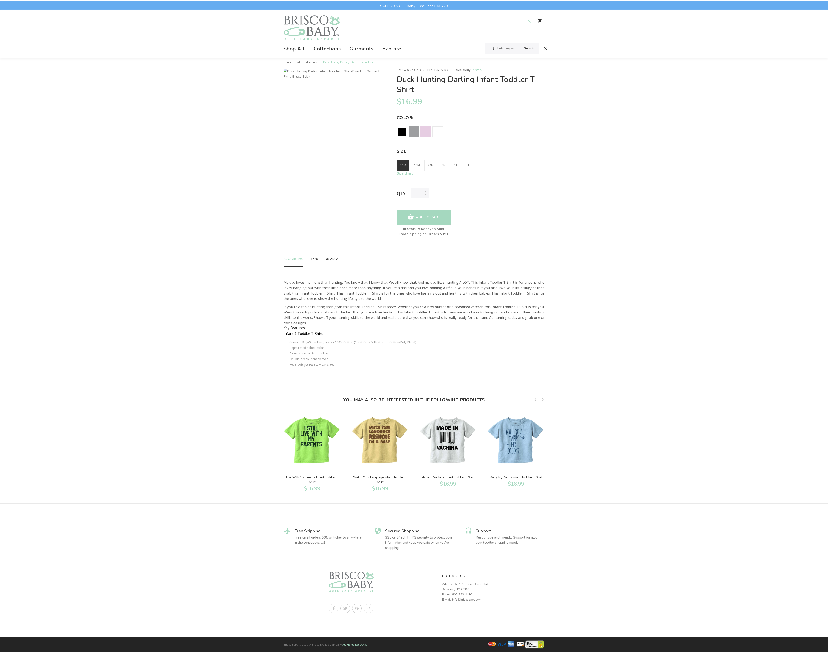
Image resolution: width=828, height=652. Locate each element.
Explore (391, 48)
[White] (437, 131)
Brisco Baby (291, 644)
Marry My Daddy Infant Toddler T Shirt (516, 477)
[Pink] (425, 131)
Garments (361, 48)
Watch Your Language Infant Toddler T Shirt (380, 479)
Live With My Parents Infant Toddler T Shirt (312, 479)
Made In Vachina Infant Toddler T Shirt (448, 477)
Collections (327, 48)
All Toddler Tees (307, 62)
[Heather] (414, 131)
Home (287, 62)
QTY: (401, 194)
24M (431, 165)
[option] (312, 451)
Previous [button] (535, 399)
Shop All (294, 48)
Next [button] (542, 399)
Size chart (405, 173)
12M (403, 165)
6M (444, 165)
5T (467, 165)
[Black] (402, 131)
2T (456, 165)
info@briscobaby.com (466, 600)
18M (417, 165)
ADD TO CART (428, 217)
